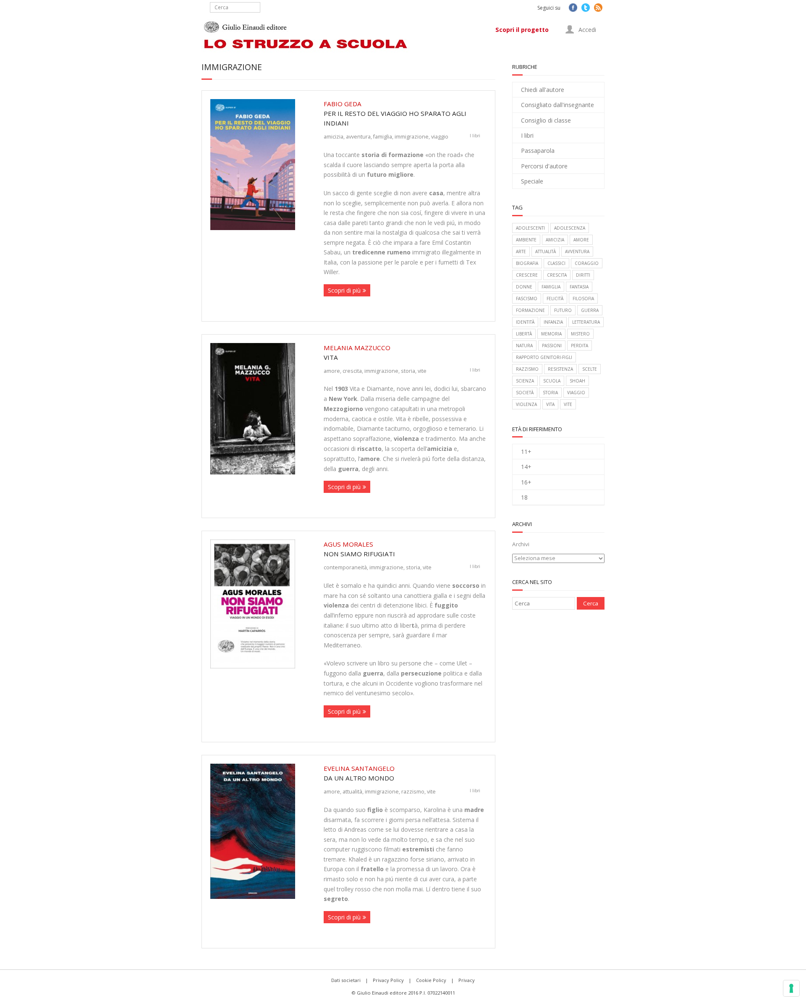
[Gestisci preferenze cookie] (791, 988)
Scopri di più (344, 290)
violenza (526, 404)
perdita (579, 345)
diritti (583, 275)
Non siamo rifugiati (359, 549)
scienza (525, 381)
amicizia (333, 136)
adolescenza (569, 228)
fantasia (579, 287)
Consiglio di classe (546, 120)
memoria (551, 334)
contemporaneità (345, 567)
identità (525, 322)
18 (524, 497)
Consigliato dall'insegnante (557, 105)
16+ (526, 482)
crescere (527, 275)
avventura (358, 136)
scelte (589, 369)
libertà (524, 334)
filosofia (583, 298)
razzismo (412, 791)
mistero (580, 334)
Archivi (520, 544)
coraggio (587, 263)
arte (521, 251)
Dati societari (346, 980)
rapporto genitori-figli (544, 357)
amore (332, 370)
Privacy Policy (388, 980)
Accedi (586, 30)
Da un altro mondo (359, 773)
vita (550, 404)
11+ (526, 452)
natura (524, 345)
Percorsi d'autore (544, 166)
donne (524, 287)
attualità (352, 791)
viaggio (439, 136)
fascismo (526, 298)
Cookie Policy (431, 980)
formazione (530, 310)
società (525, 392)
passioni (552, 345)
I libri (475, 136)
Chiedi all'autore (542, 90)
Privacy (466, 980)
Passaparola (538, 151)
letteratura (586, 322)
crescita (352, 370)
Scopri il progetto (522, 30)
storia (408, 370)
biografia (527, 263)
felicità (555, 298)
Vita (357, 352)
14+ (526, 467)
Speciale (532, 181)
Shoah (577, 381)
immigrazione (412, 136)
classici (556, 263)
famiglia (382, 136)
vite (422, 370)
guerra (590, 310)
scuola (551, 381)
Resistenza (560, 369)
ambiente (526, 240)
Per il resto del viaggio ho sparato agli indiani (395, 113)
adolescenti (530, 228)
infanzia (553, 322)
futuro (563, 310)
